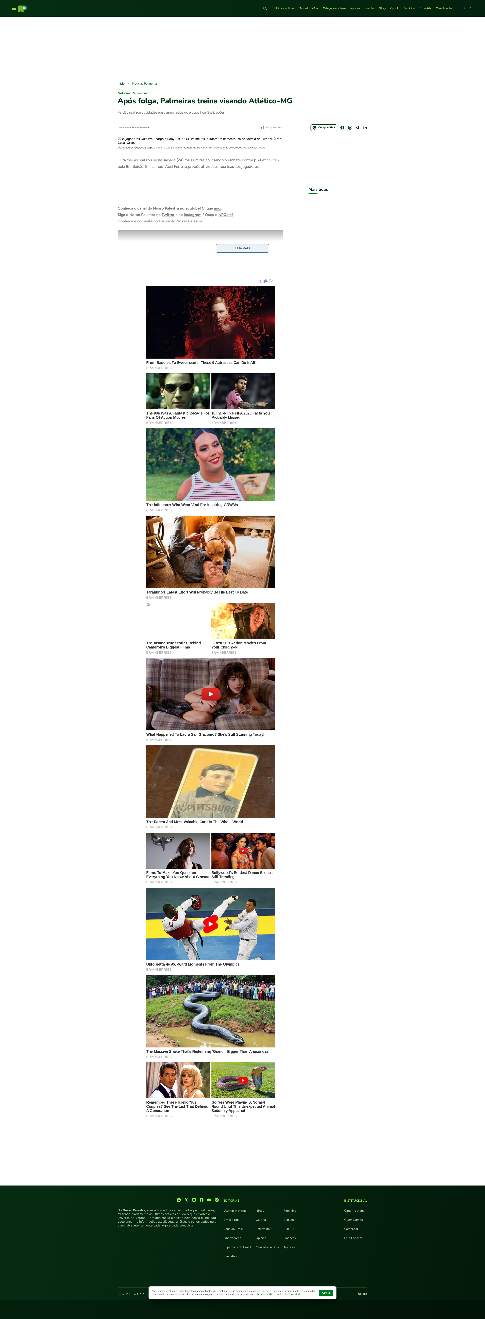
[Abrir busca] (265, 8)
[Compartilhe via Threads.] (350, 127)
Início (121, 84)
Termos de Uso (265, 1294)
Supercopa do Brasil (237, 1247)
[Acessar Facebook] (201, 1200)
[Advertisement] (242, 49)
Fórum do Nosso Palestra (180, 221)
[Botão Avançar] (470, 8)
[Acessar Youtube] (209, 1200)
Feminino (409, 8)
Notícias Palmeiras (145, 84)
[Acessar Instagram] (194, 1200)
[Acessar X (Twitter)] (186, 1200)
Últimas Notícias (284, 8)
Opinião (394, 8)
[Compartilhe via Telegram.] (357, 127)
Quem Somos (353, 1220)
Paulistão (230, 1256)
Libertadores (232, 1238)
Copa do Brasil (234, 1229)
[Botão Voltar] (464, 8)
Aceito (326, 1292)
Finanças (290, 1238)
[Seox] (362, 1294)
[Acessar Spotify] (216, 1200)
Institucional (355, 1201)
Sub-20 (289, 1220)
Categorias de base (334, 8)
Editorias (231, 1201)
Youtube (369, 8)
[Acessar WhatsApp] (179, 1200)
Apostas (355, 8)
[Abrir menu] (14, 8)
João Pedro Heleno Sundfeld (134, 127)
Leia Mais (242, 248)
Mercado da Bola (308, 8)
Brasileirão (231, 1220)
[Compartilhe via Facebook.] (342, 127)
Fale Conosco (353, 1238)
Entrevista (425, 8)
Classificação (444, 8)
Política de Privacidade (288, 1294)
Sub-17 (289, 1229)
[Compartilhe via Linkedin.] (365, 127)
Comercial (351, 1229)
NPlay (382, 8)
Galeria (261, 1220)
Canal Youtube (354, 1211)
